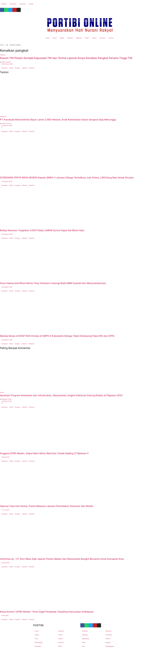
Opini (83, 642)
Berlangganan (110, 646)
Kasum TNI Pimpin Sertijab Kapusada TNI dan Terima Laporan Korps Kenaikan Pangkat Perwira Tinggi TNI (66, 58)
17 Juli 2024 (5, 510)
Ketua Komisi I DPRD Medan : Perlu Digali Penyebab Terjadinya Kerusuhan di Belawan (47, 611)
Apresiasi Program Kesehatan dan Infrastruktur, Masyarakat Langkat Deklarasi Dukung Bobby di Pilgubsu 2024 (61, 395)
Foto (83, 646)
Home (47, 38)
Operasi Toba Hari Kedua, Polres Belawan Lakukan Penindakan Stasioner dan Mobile (46, 506)
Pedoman (23, 4)
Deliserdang (38, 642)
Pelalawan (3, 116)
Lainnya (111, 38)
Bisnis (60, 646)
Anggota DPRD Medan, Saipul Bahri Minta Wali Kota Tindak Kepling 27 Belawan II (44, 453)
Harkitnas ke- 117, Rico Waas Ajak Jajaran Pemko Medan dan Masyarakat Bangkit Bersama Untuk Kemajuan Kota (62, 558)
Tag (7, 45)
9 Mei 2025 (5, 615)
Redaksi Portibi (7, 399)
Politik (87, 38)
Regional (79, 38)
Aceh (36, 638)
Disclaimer (13, 4)
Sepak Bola (85, 638)
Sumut (55, 38)
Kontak (31, 4)
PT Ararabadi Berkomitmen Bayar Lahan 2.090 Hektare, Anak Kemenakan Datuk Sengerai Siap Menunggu (58, 119)
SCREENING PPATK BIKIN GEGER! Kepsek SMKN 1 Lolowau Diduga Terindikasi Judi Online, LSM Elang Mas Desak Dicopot (67, 177)
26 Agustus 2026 (6, 125)
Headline (2, 55)
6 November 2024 (7, 64)
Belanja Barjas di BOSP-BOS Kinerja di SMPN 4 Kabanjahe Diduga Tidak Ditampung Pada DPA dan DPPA (57, 336)
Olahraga (85, 635)
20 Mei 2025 (5, 563)
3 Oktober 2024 (6, 401)
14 (2, 403)
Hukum (94, 38)
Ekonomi (102, 38)
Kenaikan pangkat (15, 45)
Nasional (70, 38)
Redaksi (4, 4)
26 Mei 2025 (5, 457)
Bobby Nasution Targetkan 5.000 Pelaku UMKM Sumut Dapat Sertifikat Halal (42, 230)
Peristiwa (85, 631)
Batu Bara (38, 646)
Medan (62, 38)
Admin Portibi (6, 62)
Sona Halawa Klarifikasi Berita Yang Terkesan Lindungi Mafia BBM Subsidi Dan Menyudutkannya (53, 283)
